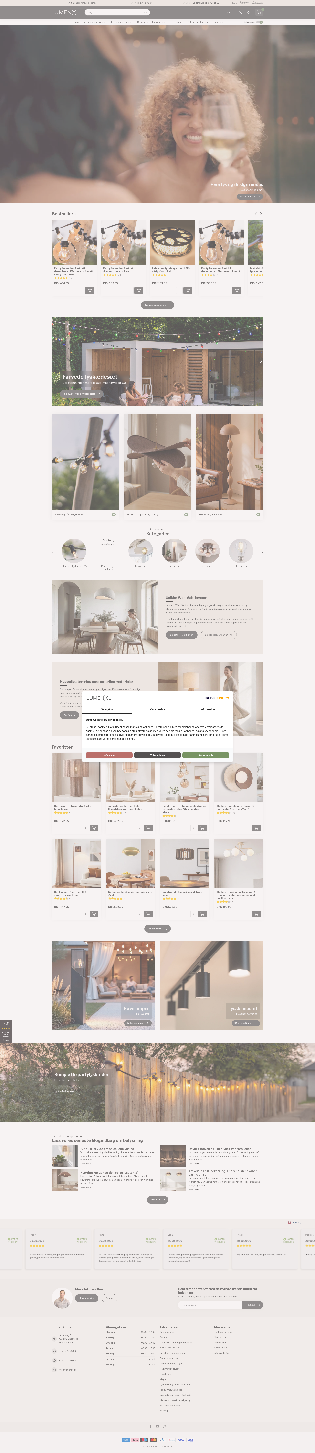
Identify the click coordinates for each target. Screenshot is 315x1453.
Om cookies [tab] (157, 709)
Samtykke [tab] (107, 709)
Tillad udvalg (157, 755)
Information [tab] (208, 709)
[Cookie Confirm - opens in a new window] (216, 698)
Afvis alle (109, 755)
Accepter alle (206, 755)
